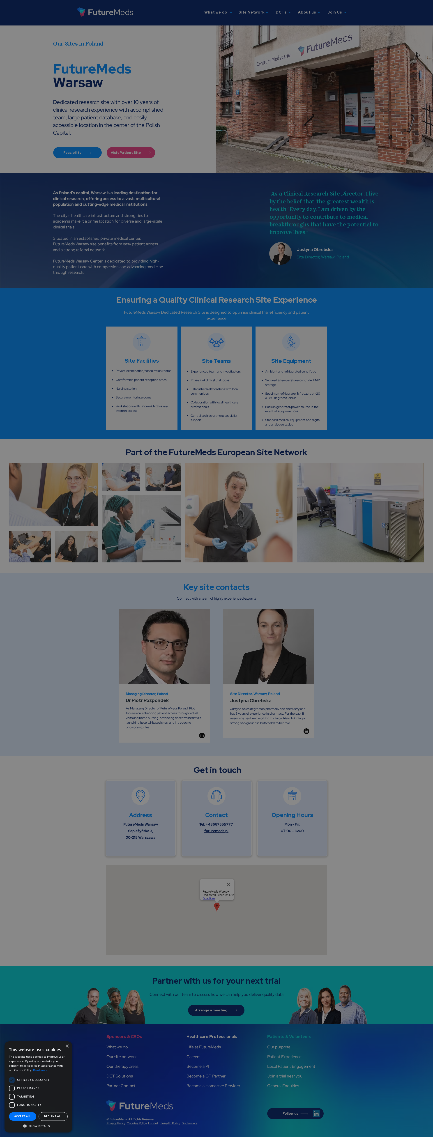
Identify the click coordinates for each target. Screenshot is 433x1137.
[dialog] (216, 568)
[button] (38, 1126)
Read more (40, 1070)
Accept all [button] (22, 1116)
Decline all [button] (53, 1116)
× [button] (67, 1046)
